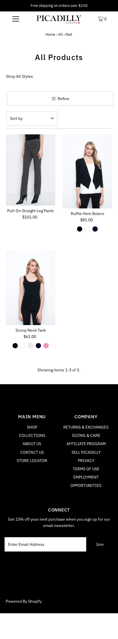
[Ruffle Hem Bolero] (87, 171)
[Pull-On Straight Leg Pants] (30, 170)
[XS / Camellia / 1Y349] (46, 346)
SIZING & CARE (86, 435)
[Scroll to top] (106, 627)
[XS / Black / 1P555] (79, 229)
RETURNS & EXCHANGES (86, 427)
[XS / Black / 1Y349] (15, 346)
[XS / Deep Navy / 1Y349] (38, 346)
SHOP (32, 427)
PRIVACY (86, 460)
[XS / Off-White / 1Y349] (31, 346)
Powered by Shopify (24, 601)
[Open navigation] (15, 18)
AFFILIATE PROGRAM (86, 443)
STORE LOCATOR (32, 460)
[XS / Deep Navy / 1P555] (95, 229)
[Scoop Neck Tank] (30, 288)
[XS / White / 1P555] (87, 229)
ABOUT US (32, 443)
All (60, 34)
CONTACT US (32, 452)
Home (50, 34)
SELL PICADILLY (86, 452)
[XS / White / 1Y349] (23, 346)
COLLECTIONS (32, 435)
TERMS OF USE (86, 468)
